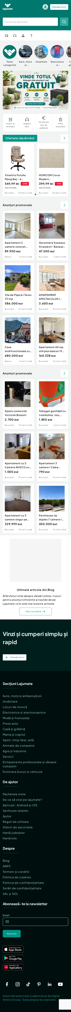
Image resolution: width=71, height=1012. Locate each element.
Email (6, 915)
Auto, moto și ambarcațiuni (22, 696)
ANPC (7, 866)
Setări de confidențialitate (22, 888)
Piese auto (10, 723)
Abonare (12, 933)
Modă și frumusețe (16, 718)
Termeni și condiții (16, 871)
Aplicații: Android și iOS (20, 805)
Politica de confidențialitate (23, 882)
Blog (6, 860)
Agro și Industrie (14, 751)
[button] (51, 106)
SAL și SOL (10, 894)
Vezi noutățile (33, 611)
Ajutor (7, 816)
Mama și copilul (14, 734)
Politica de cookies (17, 877)
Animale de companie (19, 745)
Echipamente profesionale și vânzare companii (30, 764)
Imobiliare (10, 701)
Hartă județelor (14, 833)
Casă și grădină (14, 729)
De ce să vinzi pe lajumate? (22, 799)
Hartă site (10, 838)
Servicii (8, 756)
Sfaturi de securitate (18, 827)
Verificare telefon (15, 810)
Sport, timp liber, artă (18, 740)
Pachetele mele (14, 794)
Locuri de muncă (15, 707)
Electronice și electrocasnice (24, 712)
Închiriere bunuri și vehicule (23, 772)
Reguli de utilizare (16, 821)
